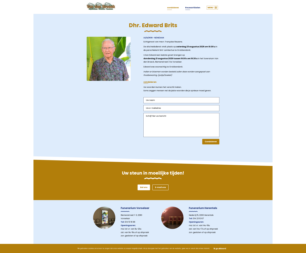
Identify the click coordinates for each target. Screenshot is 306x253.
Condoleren (211, 141)
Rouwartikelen (192, 7)
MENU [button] (210, 7)
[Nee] (303, 248)
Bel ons (143, 187)
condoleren (173, 7)
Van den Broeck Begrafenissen (101, 6)
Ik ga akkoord (220, 248)
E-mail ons (160, 187)
